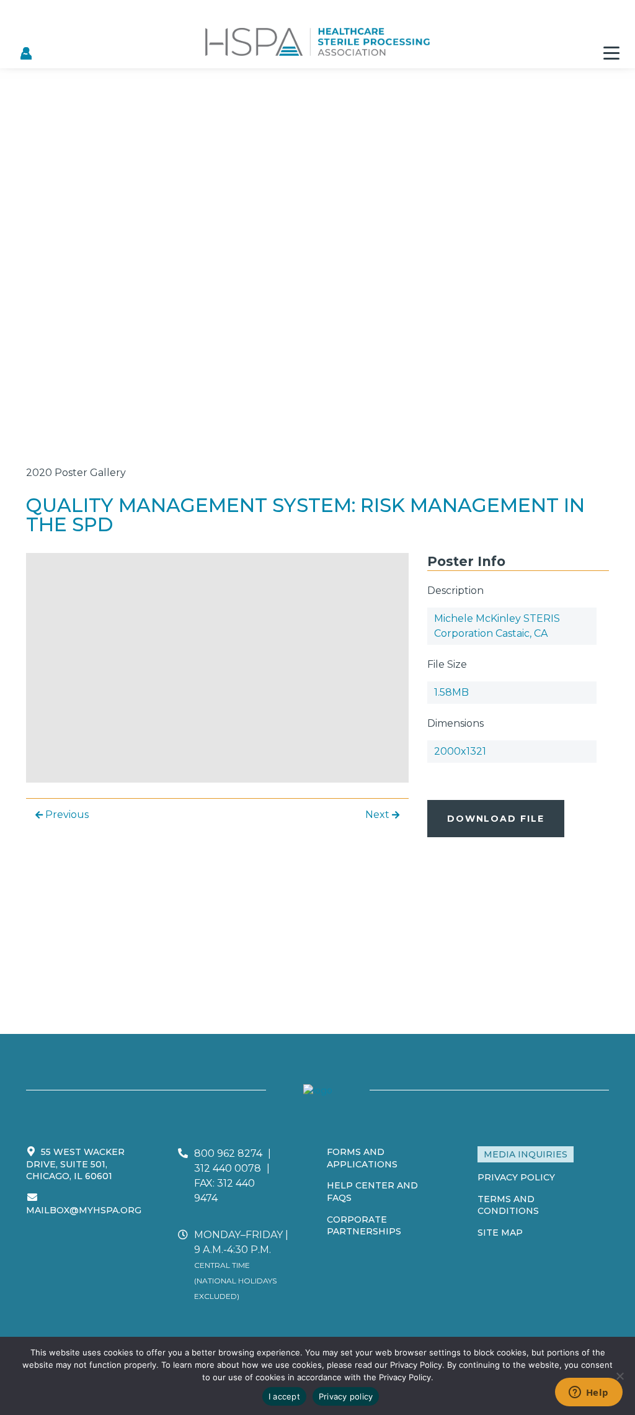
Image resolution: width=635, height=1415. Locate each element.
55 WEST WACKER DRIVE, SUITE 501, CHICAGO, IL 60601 (75, 1164)
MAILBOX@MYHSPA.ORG (83, 1210)
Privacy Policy (516, 1177)
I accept (284, 1396)
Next (378, 814)
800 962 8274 (228, 1153)
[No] (619, 1376)
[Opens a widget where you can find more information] (588, 1393)
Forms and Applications (362, 1158)
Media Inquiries (525, 1154)
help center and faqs (372, 1191)
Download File (495, 818)
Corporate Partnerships (364, 1226)
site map (500, 1232)
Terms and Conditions (508, 1205)
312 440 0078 (227, 1168)
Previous (66, 814)
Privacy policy (346, 1396)
